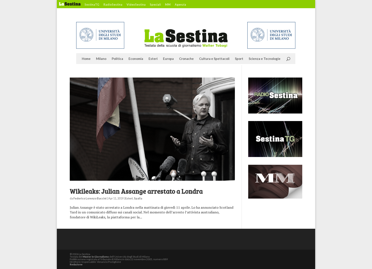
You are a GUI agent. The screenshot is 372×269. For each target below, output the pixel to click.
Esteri (153, 59)
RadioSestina (113, 4)
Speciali (155, 4)
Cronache (186, 59)
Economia (136, 59)
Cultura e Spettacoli (214, 59)
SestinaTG (92, 4)
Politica (117, 59)
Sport (239, 59)
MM (168, 4)
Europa (168, 59)
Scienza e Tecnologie (265, 59)
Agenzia (180, 4)
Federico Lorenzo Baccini (90, 198)
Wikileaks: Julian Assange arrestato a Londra (136, 191)
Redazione (76, 264)
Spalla (138, 198)
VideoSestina (136, 4)
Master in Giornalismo (96, 256)
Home (86, 59)
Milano (101, 59)
